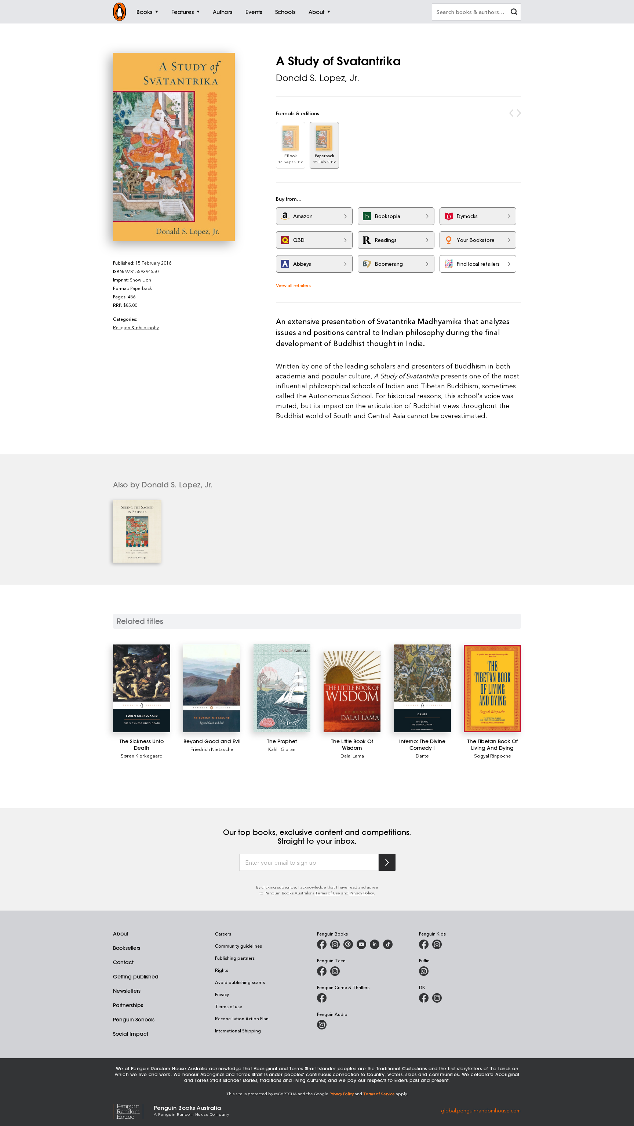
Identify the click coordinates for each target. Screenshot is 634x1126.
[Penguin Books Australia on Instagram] (335, 944)
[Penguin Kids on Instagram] (437, 944)
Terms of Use (327, 893)
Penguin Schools (133, 1019)
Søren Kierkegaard (142, 755)
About (120, 933)
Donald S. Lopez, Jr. (318, 77)
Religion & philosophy (136, 327)
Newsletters (127, 991)
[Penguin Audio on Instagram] (322, 1024)
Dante (422, 755)
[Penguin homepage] (119, 12)
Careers (223, 933)
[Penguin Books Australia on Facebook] (322, 944)
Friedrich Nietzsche (211, 748)
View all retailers (293, 285)
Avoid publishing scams (240, 982)
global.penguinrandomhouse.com (481, 1110)
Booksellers (126, 948)
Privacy (222, 994)
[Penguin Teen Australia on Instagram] (335, 971)
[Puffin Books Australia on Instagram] (424, 971)
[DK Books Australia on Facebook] (424, 998)
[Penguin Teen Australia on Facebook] (322, 971)
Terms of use (228, 1006)
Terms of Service (379, 1093)
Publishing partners (235, 958)
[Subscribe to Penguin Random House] (387, 862)
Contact (123, 962)
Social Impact (130, 1034)
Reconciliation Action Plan (242, 1018)
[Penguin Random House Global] (133, 1110)
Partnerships (128, 1005)
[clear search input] (514, 12)
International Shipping (238, 1030)
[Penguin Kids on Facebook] (424, 944)
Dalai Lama (352, 755)
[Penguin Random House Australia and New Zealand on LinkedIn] (374, 944)
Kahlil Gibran (281, 748)
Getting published (135, 976)
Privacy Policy (362, 893)
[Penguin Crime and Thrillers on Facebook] (322, 998)
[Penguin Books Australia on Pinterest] (348, 944)
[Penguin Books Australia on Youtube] (361, 944)
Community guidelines (238, 945)
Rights (221, 970)
